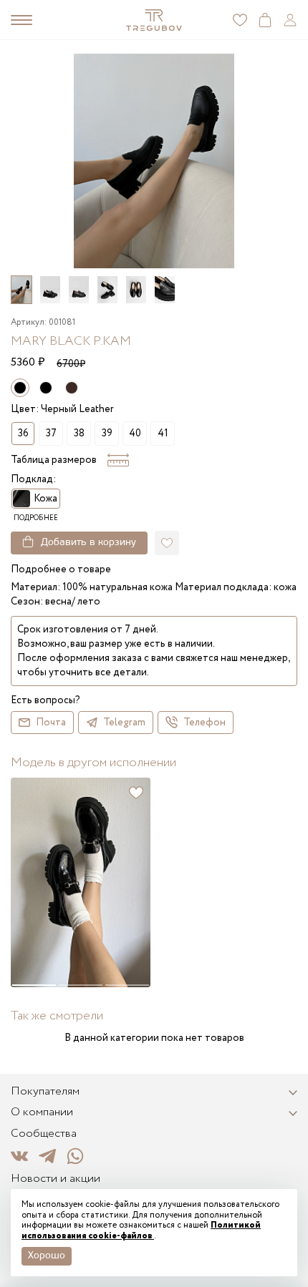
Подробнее (36, 518)
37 (51, 433)
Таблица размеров (54, 460)
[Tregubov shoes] (154, 20)
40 (135, 433)
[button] (297, 882)
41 (163, 433)
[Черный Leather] (46, 387)
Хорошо (46, 1256)
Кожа (45, 498)
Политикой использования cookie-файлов (141, 1230)
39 (107, 433)
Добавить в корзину (88, 542)
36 (23, 433)
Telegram (124, 722)
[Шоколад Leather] (71, 387)
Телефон (204, 722)
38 (79, 433)
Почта (51, 722)
